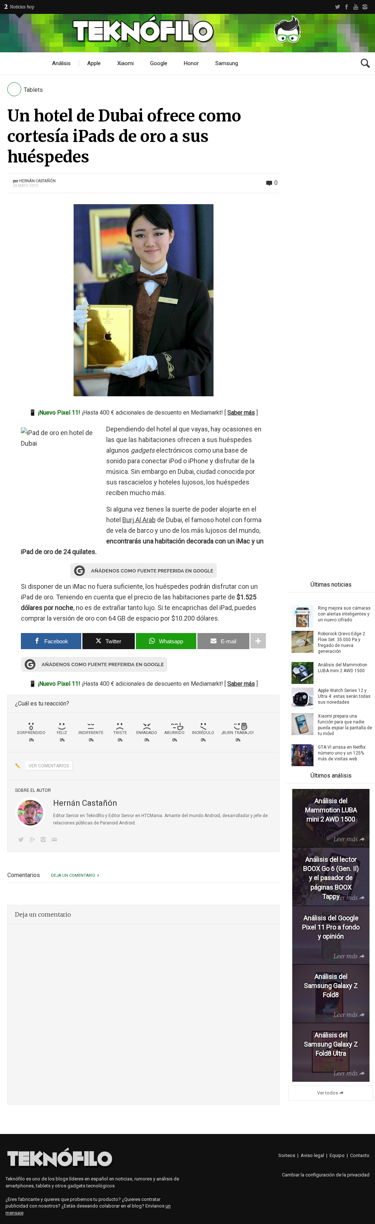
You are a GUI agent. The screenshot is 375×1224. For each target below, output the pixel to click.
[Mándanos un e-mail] (55, 840)
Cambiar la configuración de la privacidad (326, 1175)
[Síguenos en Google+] (33, 840)
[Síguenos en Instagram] (44, 840)
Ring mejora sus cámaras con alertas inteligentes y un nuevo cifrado (344, 614)
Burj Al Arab (139, 520)
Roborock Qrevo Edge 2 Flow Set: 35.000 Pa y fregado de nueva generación (341, 642)
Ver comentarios (49, 765)
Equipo (337, 1155)
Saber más (241, 412)
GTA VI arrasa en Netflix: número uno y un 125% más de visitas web (342, 753)
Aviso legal (312, 1155)
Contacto (360, 1155)
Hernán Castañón (37, 181)
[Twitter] (337, 7)
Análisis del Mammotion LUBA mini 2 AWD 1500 (342, 667)
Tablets (33, 89)
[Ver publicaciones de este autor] (30, 813)
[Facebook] (346, 7)
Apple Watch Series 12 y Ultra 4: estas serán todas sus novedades (344, 696)
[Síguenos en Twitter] (22, 840)
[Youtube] (355, 7)
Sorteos (286, 1155)
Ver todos (327, 1093)
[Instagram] (365, 7)
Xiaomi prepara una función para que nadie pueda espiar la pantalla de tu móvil (345, 725)
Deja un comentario (73, 875)
